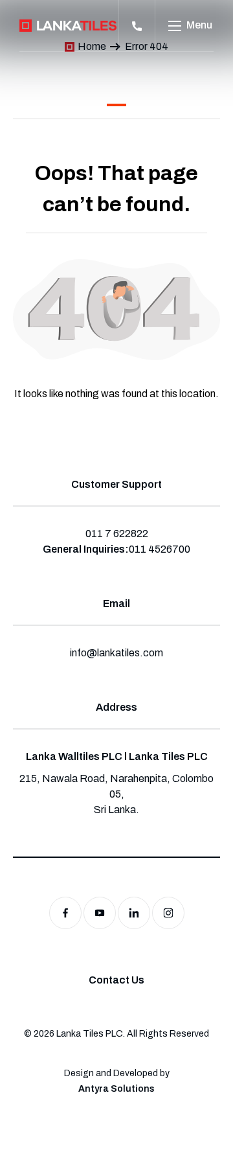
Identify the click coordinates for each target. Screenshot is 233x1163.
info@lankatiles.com (116, 652)
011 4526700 (159, 549)
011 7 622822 (116, 533)
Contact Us (116, 979)
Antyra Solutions (116, 1089)
